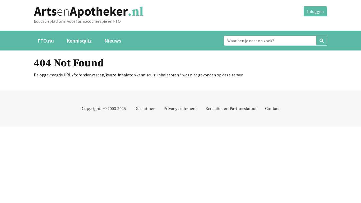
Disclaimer (144, 108)
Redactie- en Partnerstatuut (231, 108)
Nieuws (112, 40)
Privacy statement (180, 108)
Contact (272, 108)
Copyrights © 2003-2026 (104, 108)
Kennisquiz (79, 40)
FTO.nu (46, 40)
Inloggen (315, 11)
